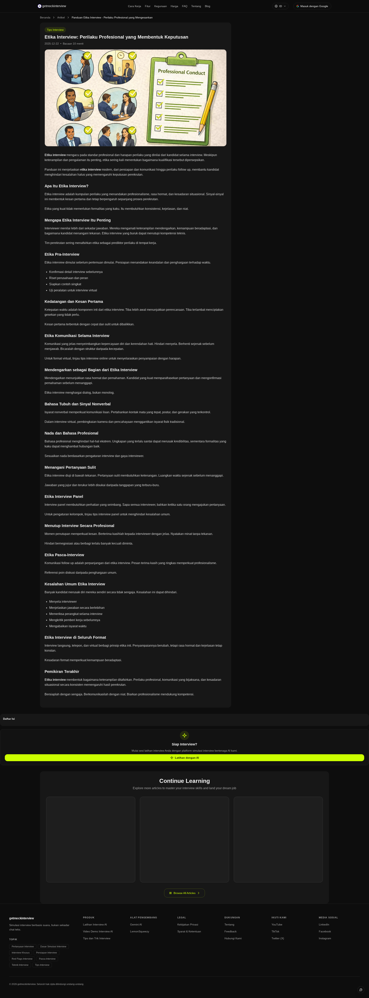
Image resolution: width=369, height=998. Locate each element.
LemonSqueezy (139, 931)
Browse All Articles (184, 893)
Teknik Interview (20, 965)
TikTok (275, 931)
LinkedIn (324, 924)
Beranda (45, 17)
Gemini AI (136, 924)
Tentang (196, 6)
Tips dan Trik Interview (96, 938)
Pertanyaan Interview (23, 946)
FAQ (184, 6)
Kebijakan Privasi (187, 924)
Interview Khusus (21, 952)
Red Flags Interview (22, 959)
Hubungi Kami (233, 938)
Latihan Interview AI (95, 924)
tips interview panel (106, 514)
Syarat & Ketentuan (189, 931)
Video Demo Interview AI (98, 931)
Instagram (325, 938)
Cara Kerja (134, 6)
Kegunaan (160, 6)
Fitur (147, 6)
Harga (174, 6)
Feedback (230, 931)
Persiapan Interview (46, 952)
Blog (207, 6)
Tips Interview (55, 29)
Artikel (61, 17)
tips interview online (94, 358)
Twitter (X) (278, 938)
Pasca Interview (47, 959)
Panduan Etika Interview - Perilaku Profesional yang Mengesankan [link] (112, 17)
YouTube (277, 924)
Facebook (325, 931)
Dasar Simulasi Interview (53, 946)
